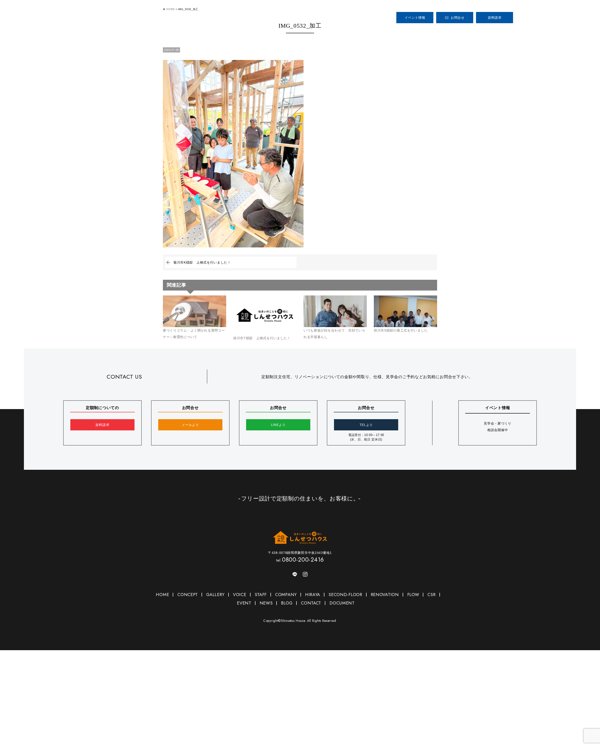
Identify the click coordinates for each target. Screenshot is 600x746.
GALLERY (457, 30)
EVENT (244, 603)
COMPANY (531, 30)
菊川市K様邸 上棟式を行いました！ (202, 262)
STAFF (508, 30)
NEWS (266, 603)
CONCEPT (429, 30)
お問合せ (458, 17)
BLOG (286, 603)
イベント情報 (415, 17)
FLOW (413, 595)
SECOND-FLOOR (345, 595)
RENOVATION (385, 595)
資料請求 (495, 17)
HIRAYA (312, 595)
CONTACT (311, 603)
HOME (402, 30)
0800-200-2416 (543, 15)
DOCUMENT (342, 603)
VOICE (485, 30)
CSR (431, 595)
